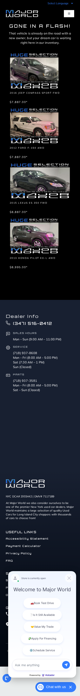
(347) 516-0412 (32, 323)
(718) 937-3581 (25, 381)
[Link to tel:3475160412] (7, 678)
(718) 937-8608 (25, 353)
